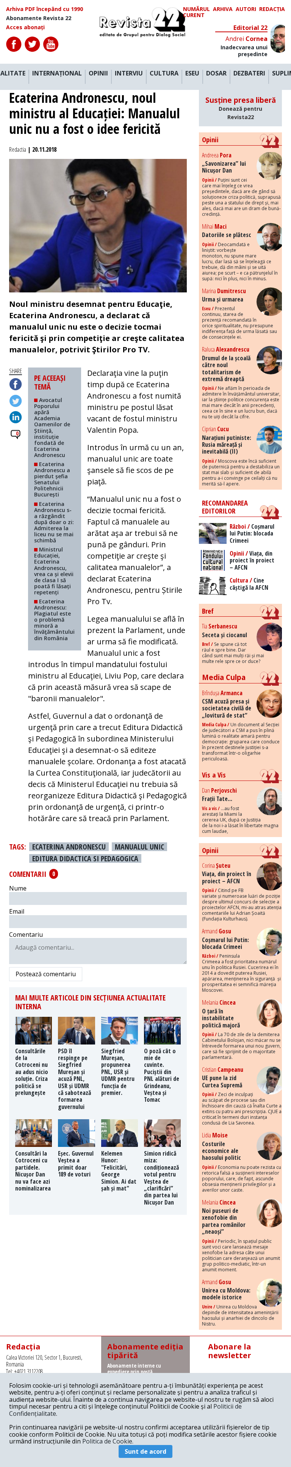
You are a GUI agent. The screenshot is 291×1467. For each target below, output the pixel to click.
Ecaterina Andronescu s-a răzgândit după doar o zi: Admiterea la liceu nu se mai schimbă (54, 522)
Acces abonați (25, 27)
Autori (246, 9)
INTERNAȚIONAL (57, 73)
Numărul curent (196, 12)
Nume (18, 888)
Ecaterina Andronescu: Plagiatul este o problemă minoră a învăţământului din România (54, 620)
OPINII (98, 73)
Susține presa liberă (240, 108)
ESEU (192, 73)
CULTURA (164, 73)
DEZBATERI (249, 73)
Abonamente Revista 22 (38, 18)
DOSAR (216, 73)
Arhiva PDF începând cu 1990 (44, 9)
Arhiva (223, 9)
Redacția (272, 9)
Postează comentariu (46, 974)
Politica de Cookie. (107, 1441)
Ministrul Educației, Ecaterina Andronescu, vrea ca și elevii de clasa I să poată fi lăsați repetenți (54, 571)
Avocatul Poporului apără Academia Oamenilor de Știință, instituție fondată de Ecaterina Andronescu (52, 427)
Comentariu (26, 934)
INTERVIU (129, 73)
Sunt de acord (145, 1451)
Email (16, 911)
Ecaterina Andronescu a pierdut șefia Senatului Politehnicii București (52, 479)
